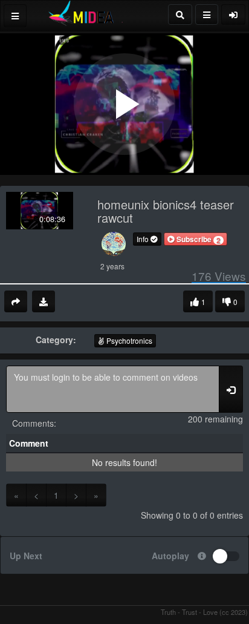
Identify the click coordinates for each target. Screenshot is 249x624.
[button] (195, 239)
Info (143, 239)
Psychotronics (128, 340)
